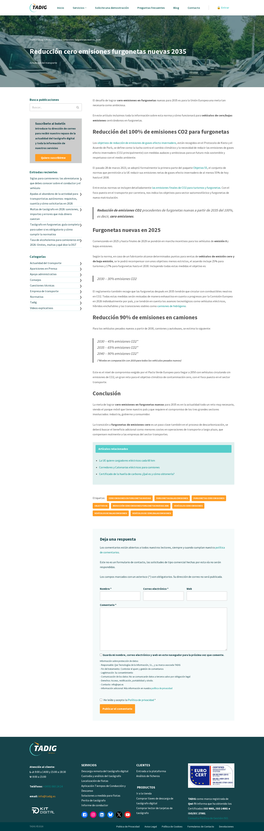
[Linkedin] (102, 814)
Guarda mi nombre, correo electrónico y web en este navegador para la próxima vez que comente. (163, 655)
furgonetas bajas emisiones (172, 498)
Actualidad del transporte (43, 62)
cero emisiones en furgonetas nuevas (130, 498)
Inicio (60, 8)
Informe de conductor (94, 805)
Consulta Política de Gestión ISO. (208, 818)
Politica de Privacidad (128, 826)
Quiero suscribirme (53, 157)
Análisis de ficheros (148, 776)
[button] (85, 7)
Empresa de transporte (44, 291)
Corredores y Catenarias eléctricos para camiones (129, 467)
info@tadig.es (46, 796)
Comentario (108, 604)
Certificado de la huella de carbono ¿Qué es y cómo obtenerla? (137, 474)
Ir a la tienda (144, 793)
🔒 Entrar (223, 7)
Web (189, 588)
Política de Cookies (172, 826)
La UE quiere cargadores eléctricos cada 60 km (127, 460)
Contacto (194, 8)
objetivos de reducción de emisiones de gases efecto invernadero (137, 143)
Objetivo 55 (200, 168)
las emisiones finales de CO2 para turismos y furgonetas (186, 187)
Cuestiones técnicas (42, 285)
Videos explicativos (41, 308)
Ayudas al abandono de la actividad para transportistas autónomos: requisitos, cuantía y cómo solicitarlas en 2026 (54, 198)
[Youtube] (127, 814)
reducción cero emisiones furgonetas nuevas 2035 (141, 505)
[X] (119, 814)
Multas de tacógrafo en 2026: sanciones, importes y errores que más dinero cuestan (54, 214)
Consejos (35, 280)
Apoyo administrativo (43, 274)
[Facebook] (84, 814)
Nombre (106, 588)
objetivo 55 (100, 505)
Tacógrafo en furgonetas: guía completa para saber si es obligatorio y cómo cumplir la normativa (55, 229)
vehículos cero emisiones (188, 505)
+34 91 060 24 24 (53, 786)
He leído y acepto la (129, 700)
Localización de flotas (94, 781)
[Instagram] (93, 814)
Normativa (36, 296)
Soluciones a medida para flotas (100, 795)
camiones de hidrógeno (171, 306)
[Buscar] (78, 107)
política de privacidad (161, 688)
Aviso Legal (151, 826)
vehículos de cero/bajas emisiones (151, 513)
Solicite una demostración (112, 8)
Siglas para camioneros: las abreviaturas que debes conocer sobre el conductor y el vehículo (55, 183)
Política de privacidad (141, 700)
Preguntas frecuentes (151, 8)
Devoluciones (226, 826)
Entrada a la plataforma (151, 771)
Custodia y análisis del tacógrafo (101, 776)
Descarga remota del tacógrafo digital (104, 771)
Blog (176, 8)
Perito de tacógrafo (93, 800)
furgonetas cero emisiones (208, 498)
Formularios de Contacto (200, 826)
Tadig (33, 302)
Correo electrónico (155, 588)
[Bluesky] (110, 814)
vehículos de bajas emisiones (110, 513)
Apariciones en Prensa (43, 268)
